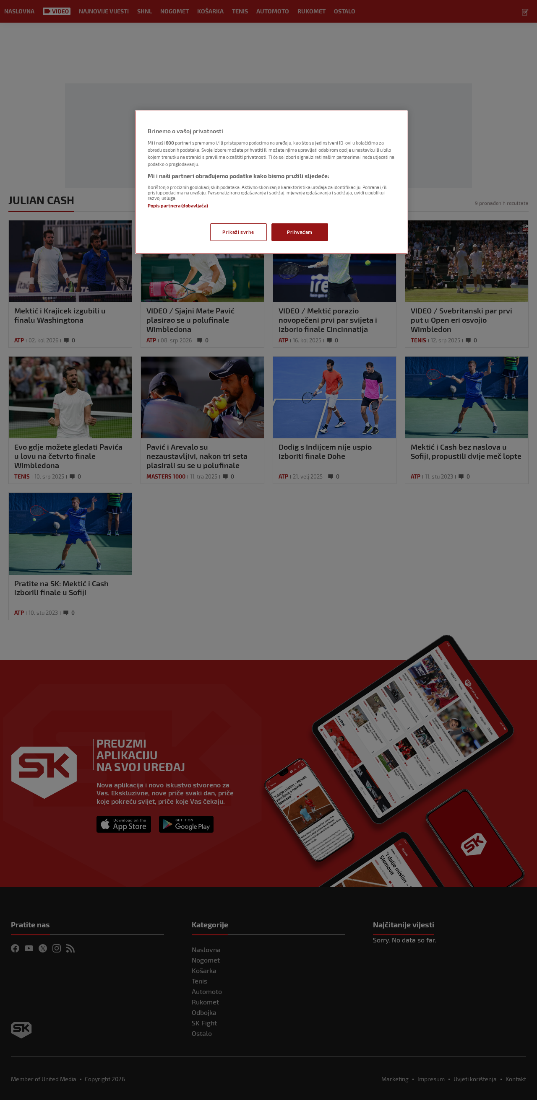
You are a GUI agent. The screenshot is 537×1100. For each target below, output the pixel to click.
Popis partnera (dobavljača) (178, 205)
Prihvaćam (300, 232)
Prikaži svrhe (238, 232)
